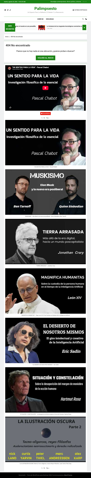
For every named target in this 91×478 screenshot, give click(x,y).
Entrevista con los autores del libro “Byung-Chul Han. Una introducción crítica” (64, 1)
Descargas (50, 19)
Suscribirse (46, 113)
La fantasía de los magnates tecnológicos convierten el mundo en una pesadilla (64, 26)
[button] (47, 118)
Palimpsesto (45, 8)
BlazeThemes (68, 475)
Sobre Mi (40, 19)
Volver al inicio (45, 58)
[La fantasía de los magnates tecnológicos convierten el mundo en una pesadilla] (34, 28)
